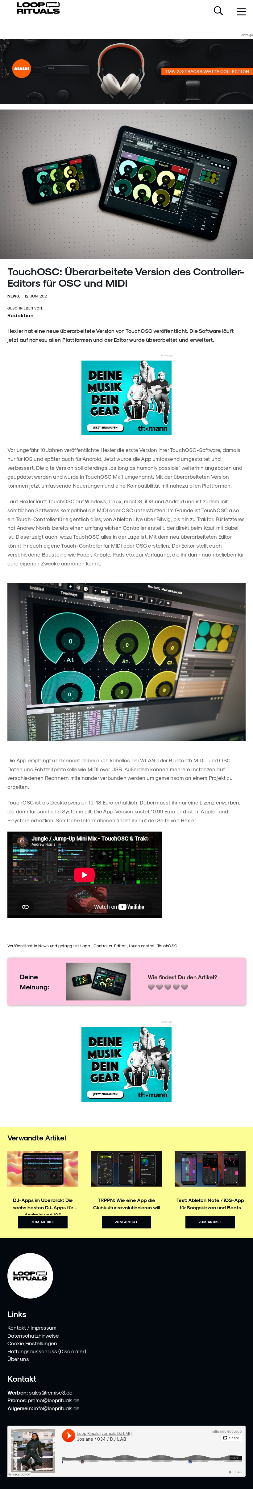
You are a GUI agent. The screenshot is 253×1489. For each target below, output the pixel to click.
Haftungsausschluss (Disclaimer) (46, 1351)
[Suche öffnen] (218, 11)
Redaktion (20, 315)
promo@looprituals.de (54, 1400)
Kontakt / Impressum (31, 1327)
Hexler (188, 820)
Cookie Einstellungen (32, 1343)
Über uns (18, 1359)
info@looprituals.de (57, 1408)
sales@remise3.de (51, 1392)
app (86, 945)
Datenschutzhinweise (33, 1335)
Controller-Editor (109, 945)
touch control (142, 945)
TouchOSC (167, 945)
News (44, 945)
